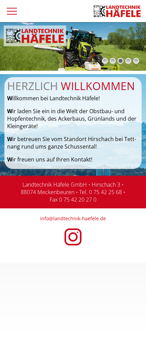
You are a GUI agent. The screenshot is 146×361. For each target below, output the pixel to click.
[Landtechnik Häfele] (117, 10)
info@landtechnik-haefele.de (73, 218)
